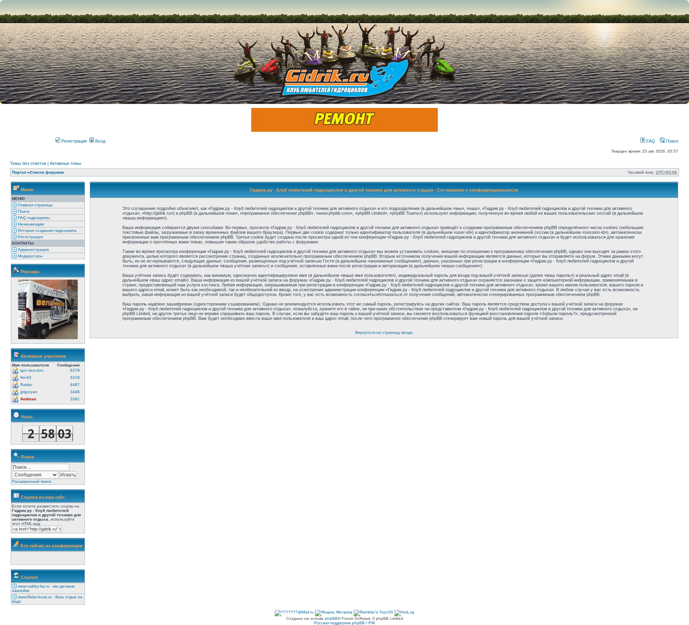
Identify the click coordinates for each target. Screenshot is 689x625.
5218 (75, 377)
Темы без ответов (28, 163)
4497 (75, 384)
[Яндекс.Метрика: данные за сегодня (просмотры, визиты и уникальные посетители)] (333, 613)
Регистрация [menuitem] (30, 237)
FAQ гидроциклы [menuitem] (33, 218)
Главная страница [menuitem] (35, 205)
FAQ (650, 141)
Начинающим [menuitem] (30, 224)
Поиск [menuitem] (23, 211)
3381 (75, 399)
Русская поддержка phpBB (339, 623)
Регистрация (73, 141)
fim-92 (25, 377)
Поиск (671, 141)
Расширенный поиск (31, 481)
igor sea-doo (31, 370)
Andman (28, 399)
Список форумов (47, 172)
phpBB (331, 618)
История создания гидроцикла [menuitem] (47, 230)
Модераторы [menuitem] (30, 256)
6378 (75, 370)
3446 (75, 392)
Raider (26, 384)
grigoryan (28, 392)
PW (371, 623)
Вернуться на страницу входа (384, 332)
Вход (99, 141)
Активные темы (65, 163)
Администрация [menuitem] (33, 249)
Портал (19, 172)
